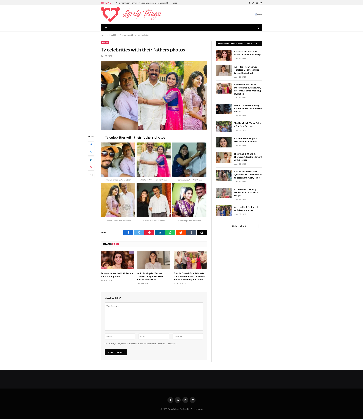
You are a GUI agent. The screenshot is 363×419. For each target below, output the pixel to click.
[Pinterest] (91, 167)
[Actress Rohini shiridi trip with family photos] (224, 210)
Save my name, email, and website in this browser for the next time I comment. (142, 343)
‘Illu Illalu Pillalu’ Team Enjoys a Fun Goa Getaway (248, 124)
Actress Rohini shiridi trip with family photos (246, 208)
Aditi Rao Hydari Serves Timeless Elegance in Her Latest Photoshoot (146, 3)
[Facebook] (91, 144)
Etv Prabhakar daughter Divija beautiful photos (246, 140)
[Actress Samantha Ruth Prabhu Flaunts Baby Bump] (117, 260)
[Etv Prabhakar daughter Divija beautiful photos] (224, 142)
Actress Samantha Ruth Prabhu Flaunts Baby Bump (117, 275)
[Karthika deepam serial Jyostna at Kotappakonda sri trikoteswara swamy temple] (224, 175)
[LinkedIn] (91, 159)
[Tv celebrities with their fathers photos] (154, 95)
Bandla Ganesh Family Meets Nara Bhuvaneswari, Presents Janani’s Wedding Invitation (189, 276)
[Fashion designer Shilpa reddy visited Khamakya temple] (224, 193)
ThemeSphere (196, 409)
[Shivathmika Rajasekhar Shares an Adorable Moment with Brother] (224, 157)
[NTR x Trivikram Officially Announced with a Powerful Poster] (224, 109)
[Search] (257, 27)
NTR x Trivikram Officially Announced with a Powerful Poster (248, 108)
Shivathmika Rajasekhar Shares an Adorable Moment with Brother (248, 156)
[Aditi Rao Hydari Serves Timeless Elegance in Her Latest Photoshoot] (153, 260)
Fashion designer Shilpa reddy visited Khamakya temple (246, 192)
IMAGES (105, 42)
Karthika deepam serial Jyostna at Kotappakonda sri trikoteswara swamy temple (248, 174)
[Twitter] (91, 152)
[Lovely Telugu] (131, 14)
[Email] (91, 174)
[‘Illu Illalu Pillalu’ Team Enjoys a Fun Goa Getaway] (224, 126)
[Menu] (106, 27)
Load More (238, 226)
